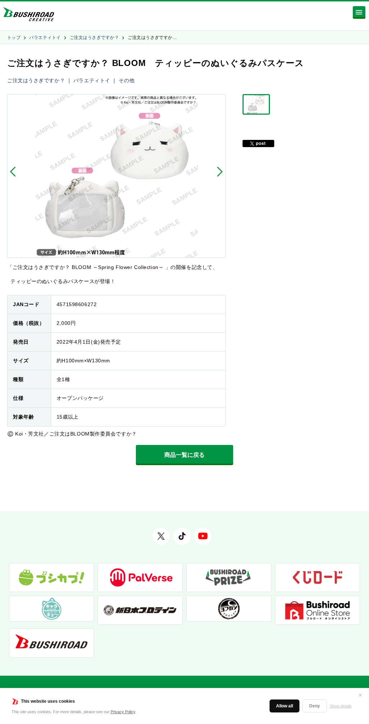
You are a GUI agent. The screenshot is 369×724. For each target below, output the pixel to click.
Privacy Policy (123, 712)
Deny (314, 705)
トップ (14, 37)
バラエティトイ (45, 37)
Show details (341, 706)
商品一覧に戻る (184, 455)
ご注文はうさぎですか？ (94, 37)
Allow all (284, 705)
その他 (126, 80)
